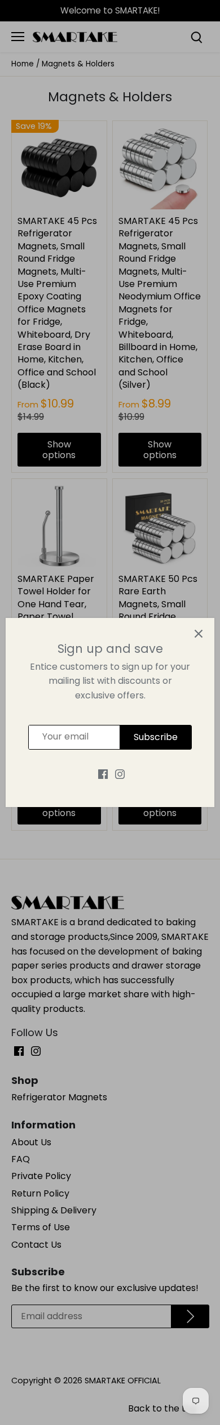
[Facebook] (103, 774)
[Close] (198, 633)
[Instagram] (120, 774)
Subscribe (156, 737)
